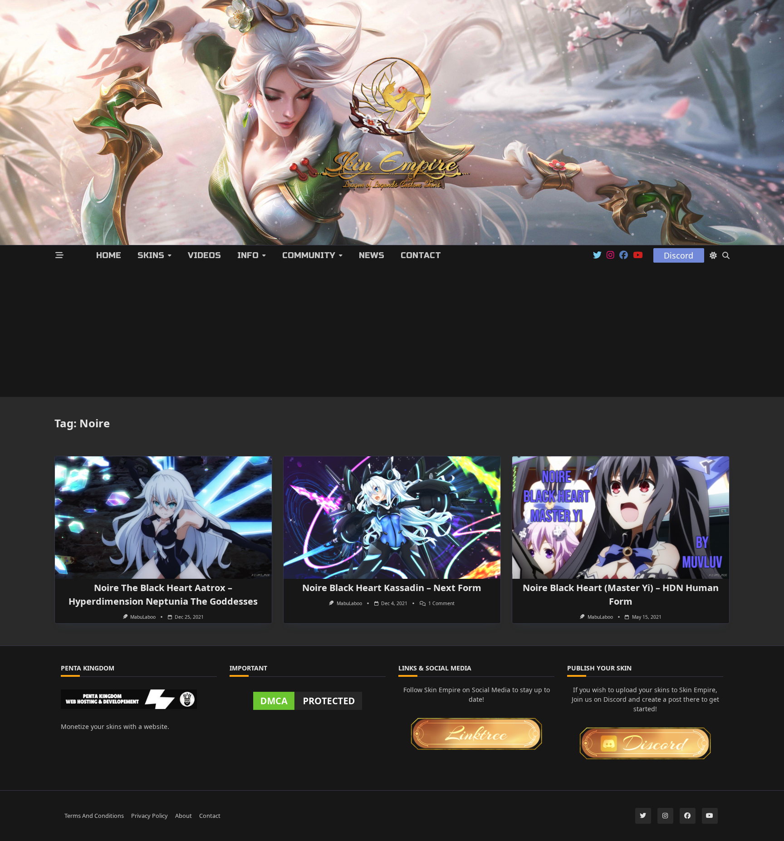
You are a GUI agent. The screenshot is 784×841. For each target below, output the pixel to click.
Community (308, 255)
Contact (421, 255)
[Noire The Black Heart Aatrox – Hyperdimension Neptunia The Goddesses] (163, 517)
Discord (678, 255)
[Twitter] (597, 255)
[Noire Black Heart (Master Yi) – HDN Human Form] (620, 517)
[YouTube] (637, 255)
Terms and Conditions (94, 815)
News (371, 255)
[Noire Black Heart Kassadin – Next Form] (392, 517)
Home (108, 255)
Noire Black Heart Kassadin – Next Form (391, 588)
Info (248, 255)
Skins (150, 255)
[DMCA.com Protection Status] (308, 700)
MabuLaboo (143, 617)
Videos (204, 255)
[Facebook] (623, 255)
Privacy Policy (149, 815)
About (183, 815)
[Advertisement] (392, 333)
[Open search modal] (726, 255)
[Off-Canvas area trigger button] (59, 255)
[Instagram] (610, 255)
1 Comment (441, 603)
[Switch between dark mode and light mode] (713, 255)
